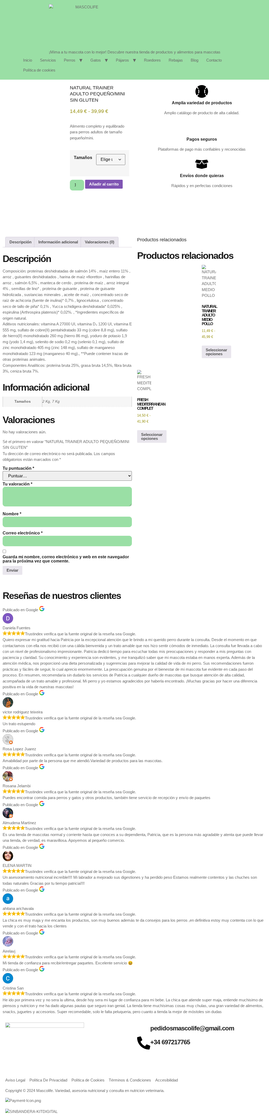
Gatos (95, 60)
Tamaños (83, 158)
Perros (69, 60)
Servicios (48, 60)
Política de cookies (39, 70)
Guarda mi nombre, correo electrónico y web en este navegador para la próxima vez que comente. (66, 559)
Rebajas (176, 60)
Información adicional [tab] (58, 242)
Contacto (214, 60)
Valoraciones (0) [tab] (99, 242)
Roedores (152, 60)
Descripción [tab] (20, 242)
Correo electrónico (23, 533)
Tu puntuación (18, 468)
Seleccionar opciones (216, 352)
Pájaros (122, 60)
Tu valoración (17, 484)
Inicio (27, 60)
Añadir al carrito (104, 184)
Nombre (12, 514)
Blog (194, 60)
